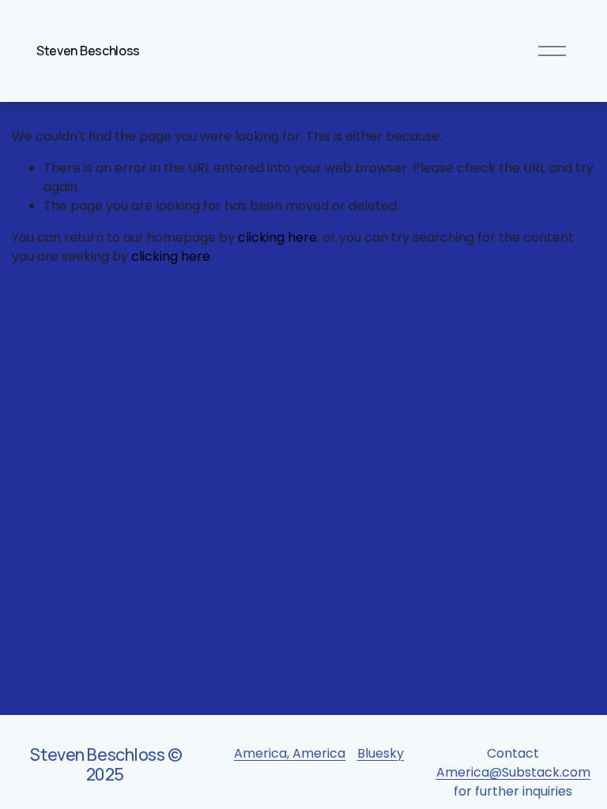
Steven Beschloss (88, 50)
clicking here (277, 237)
